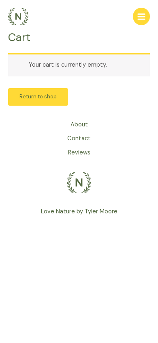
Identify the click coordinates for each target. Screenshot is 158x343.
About (79, 124)
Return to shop (38, 96)
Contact (79, 138)
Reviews (79, 152)
